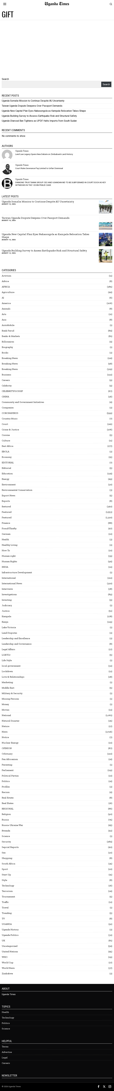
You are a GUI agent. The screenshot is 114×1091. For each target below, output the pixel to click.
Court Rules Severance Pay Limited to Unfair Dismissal (39, 168)
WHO (5, 957)
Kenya (5, 621)
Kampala (6, 616)
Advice (5, 281)
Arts (4, 314)
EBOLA (5, 451)
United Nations (10, 951)
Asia (4, 319)
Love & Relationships (13, 676)
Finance (6, 523)
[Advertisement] (57, 42)
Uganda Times (21, 151)
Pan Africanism (10, 759)
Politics (6, 781)
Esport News (8, 495)
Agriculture (8, 292)
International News (12, 583)
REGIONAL (8, 808)
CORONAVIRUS (10, 413)
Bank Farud (8, 330)
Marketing (7, 682)
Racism (6, 792)
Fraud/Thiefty (9, 528)
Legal (5, 1057)
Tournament (8, 896)
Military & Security (12, 693)
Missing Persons (10, 698)
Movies (5, 709)
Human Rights (9, 561)
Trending (7, 913)
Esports (6, 501)
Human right (9, 555)
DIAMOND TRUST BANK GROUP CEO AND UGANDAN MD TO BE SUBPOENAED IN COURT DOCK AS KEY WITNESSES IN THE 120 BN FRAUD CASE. (60, 183)
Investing (7, 599)
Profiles (6, 786)
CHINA (5, 396)
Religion (6, 814)
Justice (6, 610)
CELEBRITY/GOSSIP (12, 391)
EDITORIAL (8, 462)
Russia (5, 819)
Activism (6, 275)
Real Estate (8, 797)
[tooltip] (7, 155)
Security (6, 841)
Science (6, 836)
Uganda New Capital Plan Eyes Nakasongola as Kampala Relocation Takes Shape (44, 110)
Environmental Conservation (17, 490)
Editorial (6, 468)
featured (6, 506)
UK (3, 940)
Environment (9, 484)
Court (5, 424)
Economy (7, 457)
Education (7, 473)
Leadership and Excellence (16, 638)
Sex (3, 852)
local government (11, 665)
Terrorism (7, 891)
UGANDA (7, 924)
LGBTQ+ (6, 654)
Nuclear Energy (10, 742)
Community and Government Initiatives (23, 402)
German (6, 534)
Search (5, 79)
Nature (5, 726)
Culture (6, 440)
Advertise (7, 1052)
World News (8, 968)
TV (3, 918)
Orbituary (7, 753)
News (5, 731)
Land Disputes (9, 632)
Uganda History (10, 929)
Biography (7, 347)
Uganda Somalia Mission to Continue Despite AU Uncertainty (33, 100)
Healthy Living (9, 544)
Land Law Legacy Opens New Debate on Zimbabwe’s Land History (44, 154)
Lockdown (7, 671)
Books (5, 352)
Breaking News (10, 358)
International (9, 577)
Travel (5, 907)
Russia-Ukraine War (12, 825)
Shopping (7, 858)
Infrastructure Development (17, 572)
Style (4, 880)
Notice (5, 737)
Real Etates (8, 803)
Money (5, 704)
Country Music (10, 418)
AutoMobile (8, 325)
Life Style (7, 660)
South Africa (8, 863)
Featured (6, 512)
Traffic (5, 902)
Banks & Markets (11, 336)
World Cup (7, 962)
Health (5, 539)
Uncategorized (9, 946)
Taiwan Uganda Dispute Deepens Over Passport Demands (32, 105)
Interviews (7, 588)
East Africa (7, 446)
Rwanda (6, 830)
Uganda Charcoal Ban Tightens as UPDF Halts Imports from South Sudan (39, 120)
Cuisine (6, 435)
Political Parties (10, 775)
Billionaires (8, 341)
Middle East (8, 687)
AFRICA (6, 286)
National (6, 715)
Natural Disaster (10, 720)
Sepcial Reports (10, 847)
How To (6, 550)
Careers (6, 380)
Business (6, 374)
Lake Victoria (9, 627)
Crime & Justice (10, 429)
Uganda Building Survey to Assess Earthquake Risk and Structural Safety (39, 115)
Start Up (6, 874)
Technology (8, 885)
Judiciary (7, 605)
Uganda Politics (10, 935)
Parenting (7, 764)
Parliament (8, 770)
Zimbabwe (7, 973)
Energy (5, 479)
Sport (5, 869)
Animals (6, 308)
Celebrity (7, 385)
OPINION (7, 748)
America (6, 303)
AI (3, 297)
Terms (5, 1046)
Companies (8, 407)
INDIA (5, 566)
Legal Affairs (8, 649)
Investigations (9, 594)
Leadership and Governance (16, 643)
